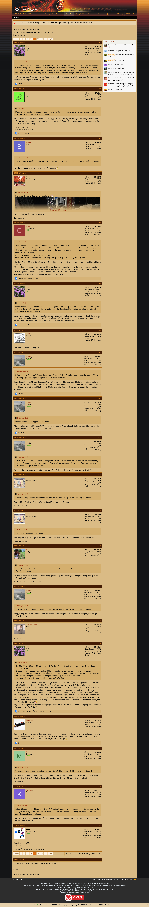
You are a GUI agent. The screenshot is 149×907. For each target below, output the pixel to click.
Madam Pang (116, 64)
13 (31, 39)
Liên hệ (94, 879)
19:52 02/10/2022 (20, 643)
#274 (99, 586)
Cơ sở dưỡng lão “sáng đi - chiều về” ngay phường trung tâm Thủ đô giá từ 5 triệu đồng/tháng (121, 85)
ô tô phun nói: (22, 418)
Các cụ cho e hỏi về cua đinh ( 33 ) (121, 46)
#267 (99, 330)
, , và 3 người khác (35, 711)
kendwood (18, 35)
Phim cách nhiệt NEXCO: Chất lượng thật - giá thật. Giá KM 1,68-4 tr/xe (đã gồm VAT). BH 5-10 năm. (76, 905)
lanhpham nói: (22, 158)
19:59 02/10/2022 (20, 748)
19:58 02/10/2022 (20, 716)
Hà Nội (99, 837)
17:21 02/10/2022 (20, 438)
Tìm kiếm (16, 17)
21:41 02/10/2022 (20, 786)
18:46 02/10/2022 (20, 586)
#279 (99, 786)
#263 (99, 138)
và (24, 133)
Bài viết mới (109, 41)
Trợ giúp (117, 879)
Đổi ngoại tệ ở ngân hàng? (120, 51)
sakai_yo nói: (21, 494)
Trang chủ (49, 14)
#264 (99, 173)
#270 (99, 438)
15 (38, 39)
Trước (16, 39)
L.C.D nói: (20, 108)
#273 (99, 546)
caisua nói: (21, 62)
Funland (91, 14)
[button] (63, 14)
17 (45, 39)
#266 (99, 283)
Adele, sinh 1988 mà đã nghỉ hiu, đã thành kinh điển (121, 79)
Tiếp (49, 39)
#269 (99, 399)
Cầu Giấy (98, 364)
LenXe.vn (38, 14)
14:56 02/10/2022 (20, 89)
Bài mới (59, 14)
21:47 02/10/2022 (20, 825)
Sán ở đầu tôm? (117, 68)
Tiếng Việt (18, 879)
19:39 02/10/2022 (20, 621)
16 (42, 39)
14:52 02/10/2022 (20, 42)
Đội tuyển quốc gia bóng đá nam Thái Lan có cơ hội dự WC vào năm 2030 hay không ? (121, 73)
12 (27, 39)
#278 (99, 748)
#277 (99, 716)
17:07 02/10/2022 (20, 283)
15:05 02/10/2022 (20, 138)
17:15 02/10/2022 (20, 330)
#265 (99, 222)
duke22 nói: (21, 530)
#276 (99, 643)
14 (35, 39)
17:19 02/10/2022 (20, 399)
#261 (99, 42)
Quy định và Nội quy (105, 879)
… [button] (24, 39)
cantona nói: (21, 372)
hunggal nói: (21, 565)
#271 (99, 475)
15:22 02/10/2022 (20, 222)
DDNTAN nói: (21, 192)
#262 (99, 89)
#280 (99, 825)
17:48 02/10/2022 (20, 475)
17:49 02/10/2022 (20, 510)
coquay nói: (21, 662)
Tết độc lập (115, 89)
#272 (99, 510)
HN (100, 54)
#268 (99, 352)
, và (28, 278)
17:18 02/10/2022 (20, 352)
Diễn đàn (69, 14)
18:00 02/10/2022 (20, 546)
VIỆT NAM (97, 234)
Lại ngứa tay (116, 60)
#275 (99, 621)
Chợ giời (101, 14)
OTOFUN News (127, 879)
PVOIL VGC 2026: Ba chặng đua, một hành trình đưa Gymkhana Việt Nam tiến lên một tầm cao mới (55, 23)
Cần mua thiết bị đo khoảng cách (121, 56)
